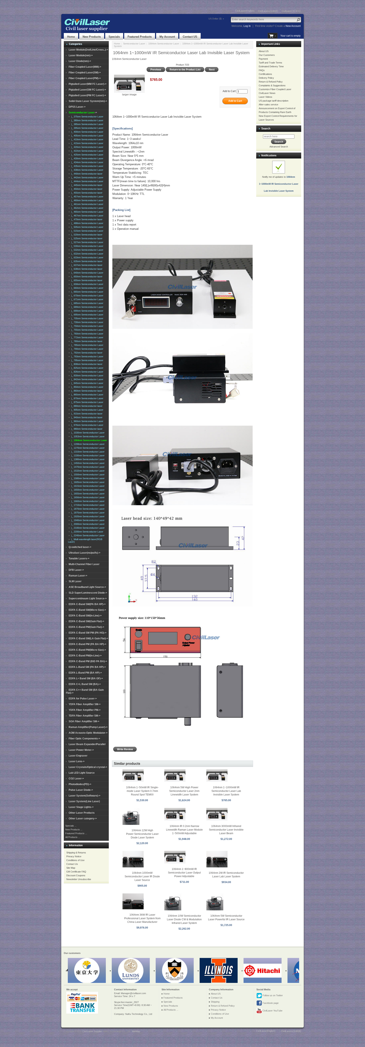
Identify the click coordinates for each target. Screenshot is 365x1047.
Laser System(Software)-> (84, 795)
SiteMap (136, 1031)
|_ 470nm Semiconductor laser (86, 219)
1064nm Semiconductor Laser (163, 43)
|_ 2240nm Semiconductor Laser (87, 535)
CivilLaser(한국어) (291, 11)
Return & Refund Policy (271, 81)
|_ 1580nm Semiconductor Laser (87, 478)
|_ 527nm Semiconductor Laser (86, 242)
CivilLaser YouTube (272, 1010)
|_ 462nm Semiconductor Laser (86, 208)
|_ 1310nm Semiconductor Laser (87, 451)
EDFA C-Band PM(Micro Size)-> (87, 649)
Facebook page (270, 1003)
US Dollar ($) (215, 18)
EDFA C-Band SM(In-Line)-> (85, 615)
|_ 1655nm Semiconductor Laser (87, 493)
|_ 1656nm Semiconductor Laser (87, 497)
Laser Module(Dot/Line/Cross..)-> (88, 49)
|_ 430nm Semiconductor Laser (86, 158)
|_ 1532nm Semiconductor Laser (87, 470)
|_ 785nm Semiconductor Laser (86, 345)
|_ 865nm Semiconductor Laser (86, 394)
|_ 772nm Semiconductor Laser (86, 337)
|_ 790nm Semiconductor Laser (86, 349)
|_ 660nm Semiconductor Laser (86, 288)
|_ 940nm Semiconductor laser (86, 417)
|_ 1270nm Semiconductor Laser (87, 448)
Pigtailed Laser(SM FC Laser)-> (87, 89)
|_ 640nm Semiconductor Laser (86, 272)
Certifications (265, 74)
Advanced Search (279, 146)
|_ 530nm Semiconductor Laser (86, 246)
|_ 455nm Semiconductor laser (86, 192)
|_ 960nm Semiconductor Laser (86, 421)
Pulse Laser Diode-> (81, 789)
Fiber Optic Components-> (84, 738)
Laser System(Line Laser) (84, 801)
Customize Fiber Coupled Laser (275, 89)
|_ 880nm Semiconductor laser (86, 406)
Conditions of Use (75, 860)
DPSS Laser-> (77, 106)
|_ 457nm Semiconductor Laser (86, 196)
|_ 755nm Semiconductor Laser (86, 330)
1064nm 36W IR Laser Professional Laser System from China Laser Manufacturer (142, 918)
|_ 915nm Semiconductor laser (86, 413)
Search (265, 128)
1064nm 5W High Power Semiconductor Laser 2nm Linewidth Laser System (184, 791)
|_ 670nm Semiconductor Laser (86, 295)
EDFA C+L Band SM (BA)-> (85, 684)
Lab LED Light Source (82, 772)
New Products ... (73, 829)
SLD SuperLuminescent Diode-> (88, 592)
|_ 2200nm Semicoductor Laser (86, 531)
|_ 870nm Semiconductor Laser (86, 398)
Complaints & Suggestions (272, 85)
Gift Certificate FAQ (76, 871)
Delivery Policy (266, 78)
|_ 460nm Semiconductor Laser (86, 200)
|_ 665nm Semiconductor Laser (86, 291)
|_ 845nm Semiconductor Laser (86, 383)
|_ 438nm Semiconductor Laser (86, 170)
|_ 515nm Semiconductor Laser (86, 231)
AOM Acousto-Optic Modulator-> (88, 732)
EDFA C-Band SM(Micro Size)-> (87, 609)
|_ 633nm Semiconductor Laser (86, 257)
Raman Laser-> (78, 575)
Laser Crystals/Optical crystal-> (88, 767)
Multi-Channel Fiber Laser (84, 564)
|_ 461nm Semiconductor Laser (86, 204)
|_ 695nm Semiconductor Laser (86, 314)
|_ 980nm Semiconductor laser (86, 429)
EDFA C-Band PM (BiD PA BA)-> (88, 661)
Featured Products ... (76, 833)
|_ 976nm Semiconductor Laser (86, 425)
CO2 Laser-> (76, 778)
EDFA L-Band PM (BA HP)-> (85, 672)
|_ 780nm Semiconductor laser (86, 341)
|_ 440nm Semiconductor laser (86, 173)
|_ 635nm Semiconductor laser (86, 261)
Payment (263, 59)
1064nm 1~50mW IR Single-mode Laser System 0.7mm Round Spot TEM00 (142, 791)
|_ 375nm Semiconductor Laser (86, 116)
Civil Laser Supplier (92, 1031)
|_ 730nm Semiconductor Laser (86, 322)
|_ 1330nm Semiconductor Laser (87, 455)
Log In (247, 26)
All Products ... (72, 837)
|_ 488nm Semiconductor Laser (86, 223)
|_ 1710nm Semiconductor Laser (87, 505)
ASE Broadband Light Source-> (87, 587)
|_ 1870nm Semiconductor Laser (87, 509)
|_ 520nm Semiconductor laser (86, 234)
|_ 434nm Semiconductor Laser (86, 162)
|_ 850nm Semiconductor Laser (86, 387)
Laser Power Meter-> (81, 749)
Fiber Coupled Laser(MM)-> (85, 66)
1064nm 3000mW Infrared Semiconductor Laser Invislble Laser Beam (226, 830)
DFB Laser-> (76, 569)
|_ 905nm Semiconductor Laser (86, 410)
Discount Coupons (75, 875)
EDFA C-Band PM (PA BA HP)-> (87, 644)
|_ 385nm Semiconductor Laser (86, 124)
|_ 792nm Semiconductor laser (86, 352)
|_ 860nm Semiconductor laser (86, 390)
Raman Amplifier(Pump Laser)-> (88, 727)
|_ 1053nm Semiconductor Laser (87, 436)
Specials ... (70, 825)
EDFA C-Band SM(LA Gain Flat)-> (88, 638)
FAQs (262, 70)
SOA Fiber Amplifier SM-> (84, 721)
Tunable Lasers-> (79, 558)
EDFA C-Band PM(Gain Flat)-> (86, 627)
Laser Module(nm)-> (81, 55)
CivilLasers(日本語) (268, 11)
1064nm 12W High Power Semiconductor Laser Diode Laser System (142, 834)
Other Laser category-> (83, 818)
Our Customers (267, 55)
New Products (92, 36)
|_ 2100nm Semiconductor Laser (87, 528)
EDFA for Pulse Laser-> (83, 698)
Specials (114, 36)
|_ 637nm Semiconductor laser (86, 265)
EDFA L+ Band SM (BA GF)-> (86, 678)
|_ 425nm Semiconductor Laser (86, 154)
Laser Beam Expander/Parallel (87, 744)
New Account (293, 26)
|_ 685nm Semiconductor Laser (86, 303)
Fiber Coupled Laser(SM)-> (85, 72)
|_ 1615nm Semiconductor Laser (87, 486)
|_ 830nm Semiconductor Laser (86, 375)
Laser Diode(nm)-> (80, 61)
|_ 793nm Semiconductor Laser (86, 356)
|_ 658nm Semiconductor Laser (86, 284)
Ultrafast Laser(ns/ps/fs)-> (84, 552)
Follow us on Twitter (272, 995)
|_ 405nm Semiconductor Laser (86, 135)
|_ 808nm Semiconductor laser (86, 364)
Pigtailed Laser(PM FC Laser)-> (87, 95)
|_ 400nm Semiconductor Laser (86, 132)
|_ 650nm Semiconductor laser (86, 276)
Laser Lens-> (76, 761)
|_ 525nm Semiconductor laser (86, 238)
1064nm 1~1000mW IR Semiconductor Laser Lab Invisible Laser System (226, 791)
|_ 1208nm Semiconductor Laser (87, 444)
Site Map (70, 868)
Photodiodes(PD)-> (80, 784)
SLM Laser (75, 581)
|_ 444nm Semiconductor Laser (86, 181)
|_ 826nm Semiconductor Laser (86, 371)
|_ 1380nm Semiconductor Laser (87, 459)
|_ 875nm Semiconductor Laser (86, 402)
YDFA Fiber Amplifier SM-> (85, 704)
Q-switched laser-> (80, 547)
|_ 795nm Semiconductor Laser (86, 360)
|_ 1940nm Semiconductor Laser (87, 520)
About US (263, 51)
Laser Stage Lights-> (81, 807)
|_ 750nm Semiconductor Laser (86, 326)
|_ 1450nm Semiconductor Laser (87, 463)
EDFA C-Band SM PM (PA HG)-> (87, 632)
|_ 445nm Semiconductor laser (86, 185)
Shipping (215, 1001)
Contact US (190, 36)
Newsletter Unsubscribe (78, 879)
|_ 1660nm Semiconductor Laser (87, 501)
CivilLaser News (267, 93)
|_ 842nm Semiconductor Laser (86, 379)
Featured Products (140, 36)
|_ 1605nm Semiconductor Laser (87, 482)
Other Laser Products (82, 812)
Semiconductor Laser (134, 43)
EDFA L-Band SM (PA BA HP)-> (87, 667)
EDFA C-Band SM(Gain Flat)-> (86, 621)
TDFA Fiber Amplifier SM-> (84, 715)
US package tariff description (273, 100)
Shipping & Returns (76, 852)
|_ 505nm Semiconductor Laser (86, 227)
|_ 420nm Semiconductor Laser (86, 147)
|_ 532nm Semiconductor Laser (86, 250)
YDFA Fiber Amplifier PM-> (85, 710)
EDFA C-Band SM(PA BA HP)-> (87, 604)
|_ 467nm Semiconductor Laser (86, 215)
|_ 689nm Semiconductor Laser (86, 307)
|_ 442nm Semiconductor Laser (86, 177)
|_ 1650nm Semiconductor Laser (87, 489)
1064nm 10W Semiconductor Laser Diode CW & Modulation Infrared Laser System (184, 919)
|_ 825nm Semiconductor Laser (86, 368)
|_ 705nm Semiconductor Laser (86, 318)
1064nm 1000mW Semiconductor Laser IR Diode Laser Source (142, 876)
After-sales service (268, 104)
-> (83, 112)
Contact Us (72, 864)
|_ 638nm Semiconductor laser (86, 269)
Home (71, 36)
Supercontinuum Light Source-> (88, 598)
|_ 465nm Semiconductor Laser (86, 212)
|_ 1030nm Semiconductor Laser (87, 432)
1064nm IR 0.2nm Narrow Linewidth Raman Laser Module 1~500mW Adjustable (184, 830)
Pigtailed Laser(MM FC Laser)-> (87, 84)
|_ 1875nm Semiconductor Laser (87, 512)
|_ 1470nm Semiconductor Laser (87, 467)
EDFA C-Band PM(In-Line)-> (85, 655)
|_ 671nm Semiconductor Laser (86, 299)
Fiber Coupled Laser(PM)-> (85, 78)
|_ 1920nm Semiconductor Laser (87, 516)
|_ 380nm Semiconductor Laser (86, 120)
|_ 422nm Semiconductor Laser (86, 151)
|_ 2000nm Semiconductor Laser (87, 524)
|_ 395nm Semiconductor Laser (86, 128)
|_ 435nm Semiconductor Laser (86, 166)
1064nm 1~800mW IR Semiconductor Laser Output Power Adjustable (184, 873)
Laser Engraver (78, 755)
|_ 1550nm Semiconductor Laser (87, 474)
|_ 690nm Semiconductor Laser (86, 311)
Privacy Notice (73, 856)
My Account (167, 36)
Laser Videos (265, 97)
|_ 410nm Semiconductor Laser (86, 139)
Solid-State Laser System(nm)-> (88, 101)
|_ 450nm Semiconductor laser (86, 189)
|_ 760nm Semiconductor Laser (86, 333)
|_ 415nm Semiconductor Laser (86, 143)
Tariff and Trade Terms (270, 62)
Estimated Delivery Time (271, 66)
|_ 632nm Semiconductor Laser (86, 253)
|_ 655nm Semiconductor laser (86, 280)
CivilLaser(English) (245, 11)
